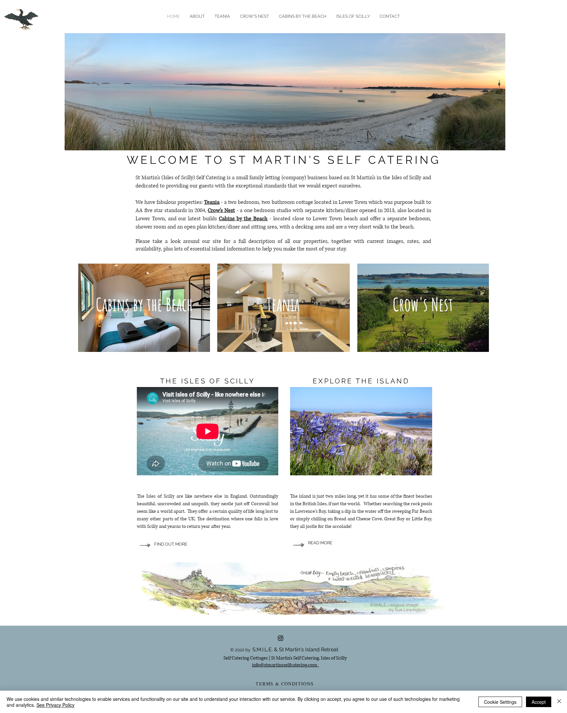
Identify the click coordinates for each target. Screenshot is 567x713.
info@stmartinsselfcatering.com (285, 665)
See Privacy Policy (55, 705)
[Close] (559, 702)
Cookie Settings (500, 702)
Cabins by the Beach (243, 218)
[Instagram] (280, 638)
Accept (539, 702)
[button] (353, 16)
